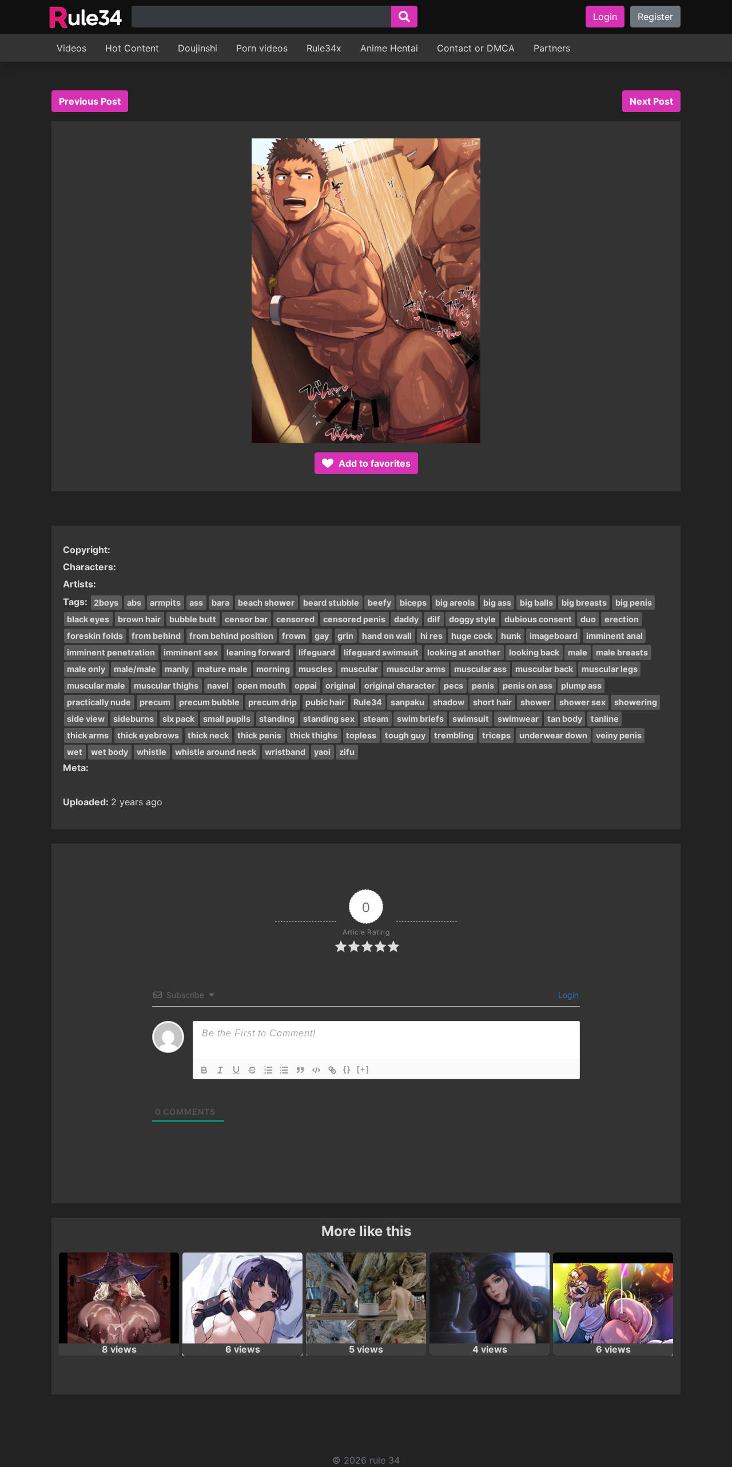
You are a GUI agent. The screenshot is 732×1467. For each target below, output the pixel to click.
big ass (497, 602)
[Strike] (252, 1070)
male (577, 652)
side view (86, 718)
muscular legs (610, 669)
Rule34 (367, 702)
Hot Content (132, 48)
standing (277, 718)
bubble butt (192, 619)
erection (621, 619)
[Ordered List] (268, 1070)
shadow (448, 702)
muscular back (544, 669)
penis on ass (527, 685)
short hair (492, 702)
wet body (109, 752)
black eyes (88, 619)
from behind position (231, 636)
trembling (454, 735)
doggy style (472, 619)
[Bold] (204, 1070)
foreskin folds (95, 636)
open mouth (261, 685)
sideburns (133, 718)
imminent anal (614, 636)
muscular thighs (166, 685)
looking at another (463, 652)
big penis (633, 602)
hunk (511, 636)
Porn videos (262, 48)
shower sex (582, 702)
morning (273, 669)
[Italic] (220, 1070)
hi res (431, 636)
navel (218, 685)
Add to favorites (373, 463)
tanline (605, 718)
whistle (151, 752)
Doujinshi (197, 48)
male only (86, 669)
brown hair (139, 619)
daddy (406, 619)
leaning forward (258, 652)
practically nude (99, 702)
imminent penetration (111, 652)
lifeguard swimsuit (381, 652)
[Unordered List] (284, 1070)
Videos (71, 48)
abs (134, 602)
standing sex (329, 718)
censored (295, 619)
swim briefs (420, 718)
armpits (165, 602)
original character (399, 685)
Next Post (651, 101)
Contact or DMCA (476, 48)
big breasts (584, 602)
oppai (306, 685)
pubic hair (325, 702)
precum (155, 702)
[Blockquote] (300, 1070)
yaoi (322, 752)
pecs (453, 685)
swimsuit (470, 718)
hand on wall (387, 636)
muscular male (96, 685)
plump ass (581, 685)
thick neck (208, 735)
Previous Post (90, 101)
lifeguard (317, 652)
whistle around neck (215, 752)
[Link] (332, 1070)
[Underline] (236, 1070)
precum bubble (209, 702)
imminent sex (191, 652)
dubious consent (538, 619)
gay (322, 636)
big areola (455, 602)
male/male (135, 669)
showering (635, 702)
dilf (433, 619)
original (340, 685)
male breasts (622, 652)
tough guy (405, 735)
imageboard (554, 636)
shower (535, 702)
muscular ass (480, 669)
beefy (379, 602)
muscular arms (416, 669)
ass (196, 602)
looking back (534, 652)
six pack (178, 718)
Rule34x (324, 48)
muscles (315, 669)
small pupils (226, 718)
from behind (156, 636)
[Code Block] (316, 1070)
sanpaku (407, 702)
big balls (536, 602)
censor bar (246, 619)
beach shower (266, 602)
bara (220, 602)
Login (605, 16)
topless (361, 735)
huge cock (471, 636)
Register (655, 16)
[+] (363, 1069)
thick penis (259, 735)
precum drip (272, 702)
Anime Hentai (389, 48)
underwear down (553, 735)
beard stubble (331, 602)
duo (588, 619)
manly (177, 669)
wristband (285, 752)
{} (347, 1069)
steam (375, 718)
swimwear (518, 718)
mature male (222, 669)
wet (74, 752)
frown (294, 636)
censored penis (354, 619)
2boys (106, 602)
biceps (413, 602)
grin (345, 636)
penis (483, 685)
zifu (347, 752)
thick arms (88, 735)
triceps (496, 735)
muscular (359, 669)
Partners (552, 48)
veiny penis (619, 735)
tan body (564, 718)
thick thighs (313, 735)
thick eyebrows (148, 735)
